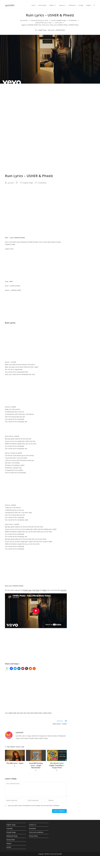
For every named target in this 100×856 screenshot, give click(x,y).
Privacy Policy (33, 836)
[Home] (35, 30)
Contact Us (32, 825)
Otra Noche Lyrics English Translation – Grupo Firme (56, 765)
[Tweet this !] (15, 668)
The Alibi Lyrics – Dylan (14, 763)
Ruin (40, 25)
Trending (9, 828)
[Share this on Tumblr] (26, 668)
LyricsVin (9, 5)
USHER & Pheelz (74, 25)
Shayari (8, 843)
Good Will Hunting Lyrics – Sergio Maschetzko (36, 765)
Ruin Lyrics (45, 25)
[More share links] (34, 668)
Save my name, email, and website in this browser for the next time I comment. (34, 805)
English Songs (61, 20)
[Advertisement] (84, 121)
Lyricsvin (25, 20)
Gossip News (10, 840)
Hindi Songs (35, 590)
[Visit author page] (9, 735)
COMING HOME (33, 25)
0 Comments (73, 20)
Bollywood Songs (11, 836)
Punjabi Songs (11, 832)
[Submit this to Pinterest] (22, 668)
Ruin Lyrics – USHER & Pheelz (56, 30)
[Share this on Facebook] (11, 668)
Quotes (8, 847)
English (44, 590)
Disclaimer (32, 828)
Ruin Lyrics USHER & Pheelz (59, 25)
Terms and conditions (36, 832)
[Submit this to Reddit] (30, 668)
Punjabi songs (27, 590)
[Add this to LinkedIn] (19, 668)
